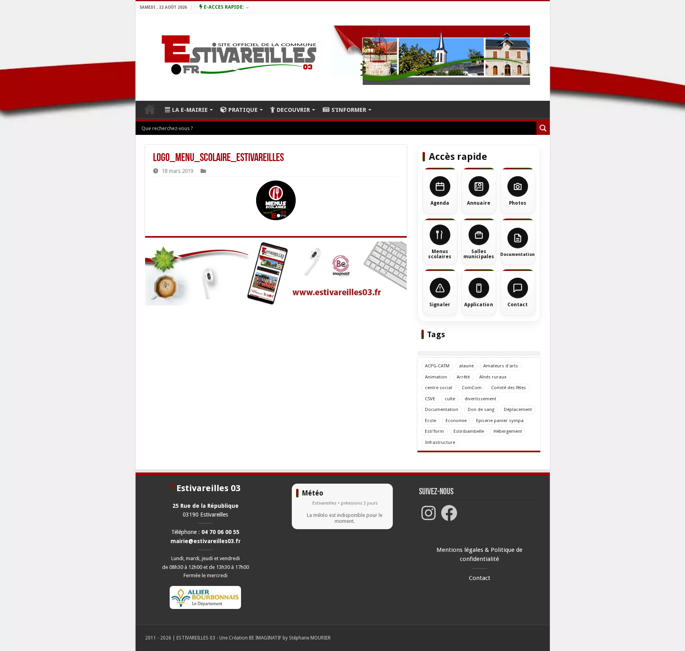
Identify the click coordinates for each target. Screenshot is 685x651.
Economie (456, 420)
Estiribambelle (468, 431)
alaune (466, 366)
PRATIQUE (243, 109)
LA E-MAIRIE (190, 109)
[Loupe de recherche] (543, 128)
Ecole (430, 420)
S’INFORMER (348, 109)
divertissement (480, 398)
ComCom (472, 387)
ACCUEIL (150, 109)
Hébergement (508, 431)
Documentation (441, 409)
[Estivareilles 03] (276, 273)
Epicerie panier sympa (500, 420)
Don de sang (481, 409)
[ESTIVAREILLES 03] (230, 57)
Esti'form (434, 431)
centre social (438, 387)
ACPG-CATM (437, 366)
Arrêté (463, 377)
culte (450, 398)
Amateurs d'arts (500, 366)
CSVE (430, 398)
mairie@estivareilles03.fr (205, 541)
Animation (436, 377)
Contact (479, 578)
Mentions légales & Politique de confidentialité (479, 554)
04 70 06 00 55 (220, 532)
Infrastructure (440, 442)
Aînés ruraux (493, 377)
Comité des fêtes (508, 387)
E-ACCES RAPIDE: (223, 7)
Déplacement (518, 409)
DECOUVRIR (293, 109)
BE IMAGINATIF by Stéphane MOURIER (290, 638)
